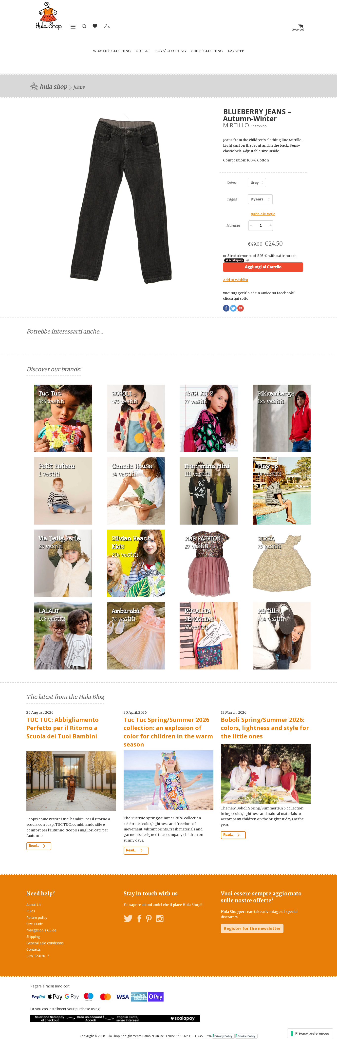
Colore (231, 182)
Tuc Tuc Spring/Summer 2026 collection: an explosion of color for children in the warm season (168, 731)
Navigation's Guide (41, 930)
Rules (30, 911)
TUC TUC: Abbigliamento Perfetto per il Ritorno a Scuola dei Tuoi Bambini (62, 727)
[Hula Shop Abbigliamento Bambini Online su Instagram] (159, 919)
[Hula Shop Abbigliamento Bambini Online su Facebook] (139, 919)
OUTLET (143, 51)
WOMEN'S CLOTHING (112, 51)
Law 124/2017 (37, 955)
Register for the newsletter (252, 928)
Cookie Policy (246, 1036)
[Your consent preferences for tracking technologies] (310, 1033)
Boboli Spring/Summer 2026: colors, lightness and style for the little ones (265, 727)
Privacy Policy (223, 1036)
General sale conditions (45, 943)
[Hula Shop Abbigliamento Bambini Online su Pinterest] (149, 919)
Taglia (231, 199)
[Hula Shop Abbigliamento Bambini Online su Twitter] (128, 919)
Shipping (33, 936)
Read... (34, 846)
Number (233, 225)
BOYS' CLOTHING (170, 51)
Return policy (36, 917)
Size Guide (34, 924)
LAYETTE (236, 51)
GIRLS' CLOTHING (207, 51)
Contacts (33, 949)
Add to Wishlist (235, 280)
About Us (33, 904)
